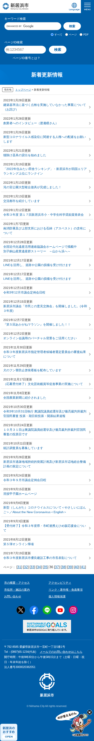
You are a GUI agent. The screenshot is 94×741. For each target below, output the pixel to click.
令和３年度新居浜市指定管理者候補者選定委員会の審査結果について (44, 354)
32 (26, 567)
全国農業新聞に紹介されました (24, 397)
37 (57, 567)
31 (19, 567)
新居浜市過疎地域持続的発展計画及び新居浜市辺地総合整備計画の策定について (44, 464)
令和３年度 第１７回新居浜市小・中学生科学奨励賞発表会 (43, 214)
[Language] (74, 6)
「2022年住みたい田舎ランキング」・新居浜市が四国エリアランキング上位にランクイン (45, 171)
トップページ (23, 89)
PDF (86, 34)
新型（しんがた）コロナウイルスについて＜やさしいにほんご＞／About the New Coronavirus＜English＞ (44, 510)
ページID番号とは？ (26, 58)
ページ (73, 34)
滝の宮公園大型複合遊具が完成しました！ (32, 187)
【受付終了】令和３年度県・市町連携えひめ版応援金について (44, 528)
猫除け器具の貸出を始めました (24, 155)
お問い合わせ (12, 596)
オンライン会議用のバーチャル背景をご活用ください (40, 338)
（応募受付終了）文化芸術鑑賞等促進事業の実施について (43, 384)
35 (45, 567)
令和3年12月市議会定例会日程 (24, 292)
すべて (58, 34)
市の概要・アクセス (17, 582)
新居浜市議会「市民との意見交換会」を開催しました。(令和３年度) (45, 308)
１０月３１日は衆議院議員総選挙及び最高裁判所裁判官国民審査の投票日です (44, 432)
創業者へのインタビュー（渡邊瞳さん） (30, 123)
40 (76, 567)
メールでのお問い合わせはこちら (61, 651)
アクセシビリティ (60, 582)
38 (63, 567)
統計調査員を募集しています (23, 448)
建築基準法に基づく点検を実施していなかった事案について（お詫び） (44, 107)
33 (32, 567)
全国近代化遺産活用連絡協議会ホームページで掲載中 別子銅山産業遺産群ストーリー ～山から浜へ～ (47, 249)
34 (39, 567)
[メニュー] (87, 6)
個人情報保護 (57, 596)
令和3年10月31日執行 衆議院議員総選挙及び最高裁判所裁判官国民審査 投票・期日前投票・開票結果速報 (44, 414)
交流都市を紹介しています (21, 201)
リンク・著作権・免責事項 (66, 589)
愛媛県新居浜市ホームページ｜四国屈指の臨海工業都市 (16, 6)
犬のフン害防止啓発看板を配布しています (32, 370)
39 (70, 567)
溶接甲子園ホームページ (20, 493)
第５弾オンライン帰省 (18, 544)
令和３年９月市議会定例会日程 (24, 480)
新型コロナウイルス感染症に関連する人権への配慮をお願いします (44, 139)
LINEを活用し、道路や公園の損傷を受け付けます (37, 265)
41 (83, 567)
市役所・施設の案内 (17, 589)
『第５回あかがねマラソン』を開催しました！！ (37, 324)
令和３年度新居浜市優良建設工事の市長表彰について (40, 558)
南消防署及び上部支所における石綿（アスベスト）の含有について (44, 231)
